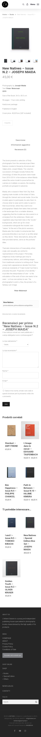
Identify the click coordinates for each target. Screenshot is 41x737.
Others (6, 679)
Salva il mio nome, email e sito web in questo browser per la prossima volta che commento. (18, 393)
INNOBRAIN (29, 725)
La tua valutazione (9, 341)
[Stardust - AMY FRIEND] (11, 430)
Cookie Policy (7, 647)
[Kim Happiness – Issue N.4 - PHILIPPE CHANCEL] (11, 472)
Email (5, 381)
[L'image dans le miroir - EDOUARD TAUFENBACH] (30, 430)
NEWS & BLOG (7, 686)
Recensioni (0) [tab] (20, 149)
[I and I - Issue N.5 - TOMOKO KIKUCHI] (11, 522)
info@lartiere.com (31, 718)
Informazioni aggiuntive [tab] (20, 145)
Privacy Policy (7, 644)
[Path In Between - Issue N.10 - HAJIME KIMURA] (30, 472)
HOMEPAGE (6, 638)
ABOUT (5, 641)
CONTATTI (6, 691)
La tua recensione (9, 351)
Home (4, 14)
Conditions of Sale (9, 649)
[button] (34, 4)
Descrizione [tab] (20, 140)
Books (12, 14)
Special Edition (9, 676)
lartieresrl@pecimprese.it (20, 721)
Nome (5, 371)
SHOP (4, 668)
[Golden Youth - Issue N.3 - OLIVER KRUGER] (11, 568)
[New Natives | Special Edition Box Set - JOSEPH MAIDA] (30, 522)
